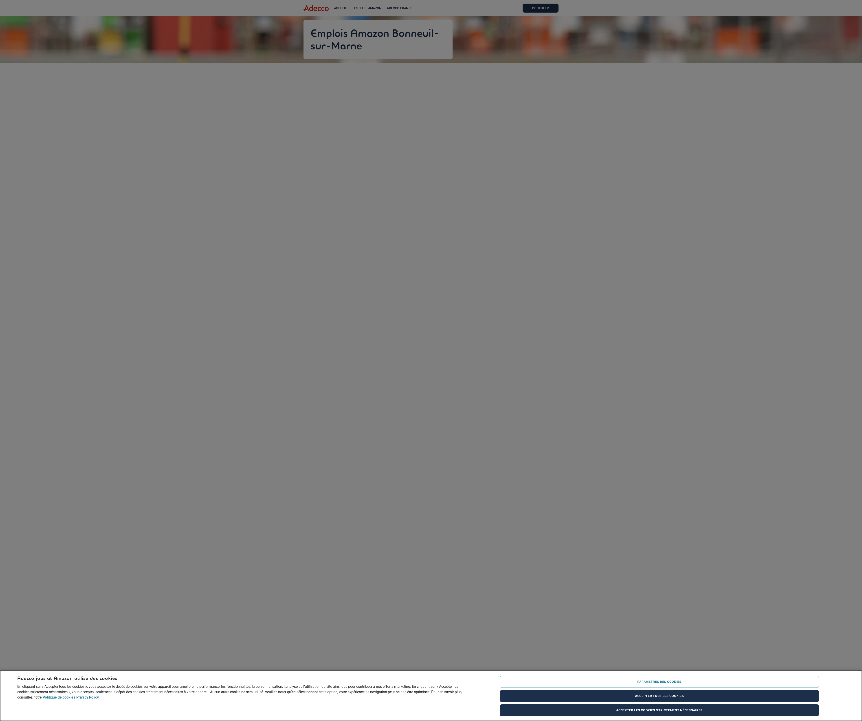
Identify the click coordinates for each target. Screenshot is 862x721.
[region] (431, 695)
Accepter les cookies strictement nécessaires (659, 710)
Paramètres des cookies (659, 681)
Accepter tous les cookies (659, 696)
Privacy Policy (87, 697)
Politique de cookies (59, 697)
